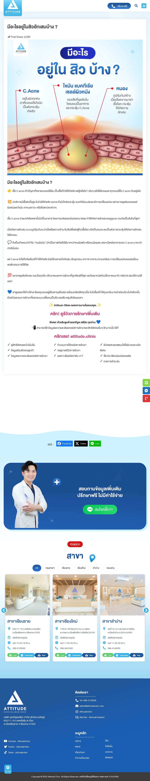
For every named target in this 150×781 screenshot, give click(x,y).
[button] (144, 5)
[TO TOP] (8, 767)
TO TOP (8, 771)
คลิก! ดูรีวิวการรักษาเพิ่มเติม (75, 313)
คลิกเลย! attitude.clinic (75, 336)
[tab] (37, 568)
